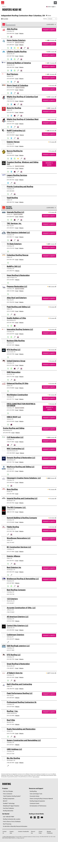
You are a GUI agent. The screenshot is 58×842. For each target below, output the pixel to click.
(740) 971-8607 (10, 441)
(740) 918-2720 (10, 101)
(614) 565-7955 (10, 659)
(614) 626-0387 (10, 78)
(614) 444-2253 (10, 33)
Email (16, 33)
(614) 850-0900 (10, 630)
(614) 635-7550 (10, 354)
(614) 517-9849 (10, 650)
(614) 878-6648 (10, 522)
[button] (55, 40)
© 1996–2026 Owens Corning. (9, 836)
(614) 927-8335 (10, 706)
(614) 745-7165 (10, 594)
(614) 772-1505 (10, 376)
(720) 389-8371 (10, 668)
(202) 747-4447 (10, 542)
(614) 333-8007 (10, 279)
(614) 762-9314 (10, 146)
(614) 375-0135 (10, 248)
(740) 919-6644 (10, 612)
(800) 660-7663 (10, 67)
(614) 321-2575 (10, 123)
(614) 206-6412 (10, 228)
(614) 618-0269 (10, 168)
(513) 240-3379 (10, 639)
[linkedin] (38, 817)
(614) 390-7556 (6, 432)
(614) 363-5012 (10, 560)
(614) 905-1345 (10, 259)
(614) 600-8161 (10, 216)
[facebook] (31, 817)
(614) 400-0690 (10, 191)
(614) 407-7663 (10, 56)
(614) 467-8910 (10, 471)
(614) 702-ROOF (11, 135)
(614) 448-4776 (10, 270)
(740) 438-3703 (10, 688)
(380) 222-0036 (10, 291)
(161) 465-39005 (11, 453)
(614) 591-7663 (10, 322)
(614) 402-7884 (10, 493)
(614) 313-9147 (10, 90)
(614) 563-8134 (10, 482)
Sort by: (45, 18)
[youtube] (42, 817)
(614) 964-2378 (10, 572)
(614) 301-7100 (10, 462)
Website (21, 33)
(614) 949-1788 (10, 531)
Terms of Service (36, 776)
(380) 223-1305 (10, 512)
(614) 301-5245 (10, 345)
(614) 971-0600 (10, 551)
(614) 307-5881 (10, 583)
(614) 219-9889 (10, 311)
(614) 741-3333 (10, 724)
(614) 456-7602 (10, 179)
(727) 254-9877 (10, 603)
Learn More (50, 24)
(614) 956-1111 (10, 237)
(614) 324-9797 (10, 334)
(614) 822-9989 (10, 621)
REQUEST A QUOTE (49, 30)
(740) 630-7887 (10, 762)
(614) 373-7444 (10, 365)
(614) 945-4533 (10, 155)
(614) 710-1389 (10, 733)
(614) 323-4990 (10, 715)
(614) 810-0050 (10, 421)
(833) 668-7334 (10, 202)
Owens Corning (2, 2)
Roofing (3, 6)
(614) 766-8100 (10, 302)
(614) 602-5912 (10, 112)
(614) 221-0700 (10, 753)
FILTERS (5, 19)
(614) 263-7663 (10, 503)
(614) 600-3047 (10, 697)
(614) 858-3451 (10, 44)
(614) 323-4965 (10, 410)
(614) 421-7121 (10, 399)
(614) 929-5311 (10, 744)
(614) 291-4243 (10, 677)
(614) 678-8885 (10, 388)
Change (49, 15)
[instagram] (34, 817)
